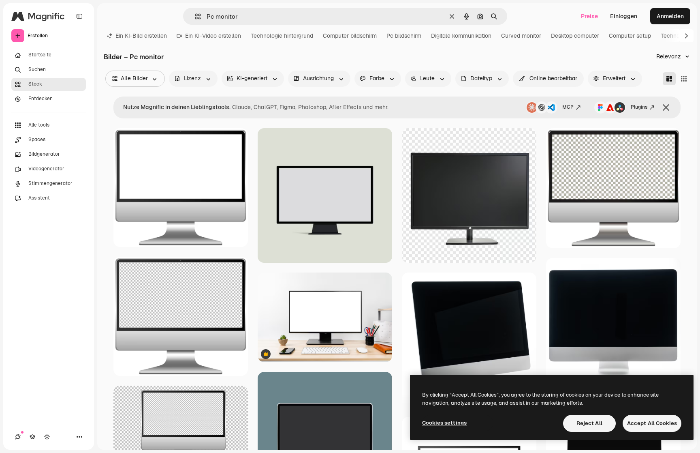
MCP (568, 107)
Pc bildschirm (403, 35)
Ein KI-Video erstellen (213, 35)
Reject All (589, 423)
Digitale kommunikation (461, 35)
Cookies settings (444, 422)
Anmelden (670, 16)
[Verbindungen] (17, 436)
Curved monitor (521, 35)
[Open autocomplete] (195, 16)
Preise (589, 16)
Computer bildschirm (350, 35)
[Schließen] (666, 107)
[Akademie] (32, 436)
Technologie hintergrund (282, 35)
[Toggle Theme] (47, 436)
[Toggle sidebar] (79, 16)
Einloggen (623, 16)
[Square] (683, 78)
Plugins (639, 107)
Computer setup (630, 35)
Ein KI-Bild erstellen (141, 35)
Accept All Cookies (652, 423)
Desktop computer (575, 35)
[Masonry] (669, 78)
